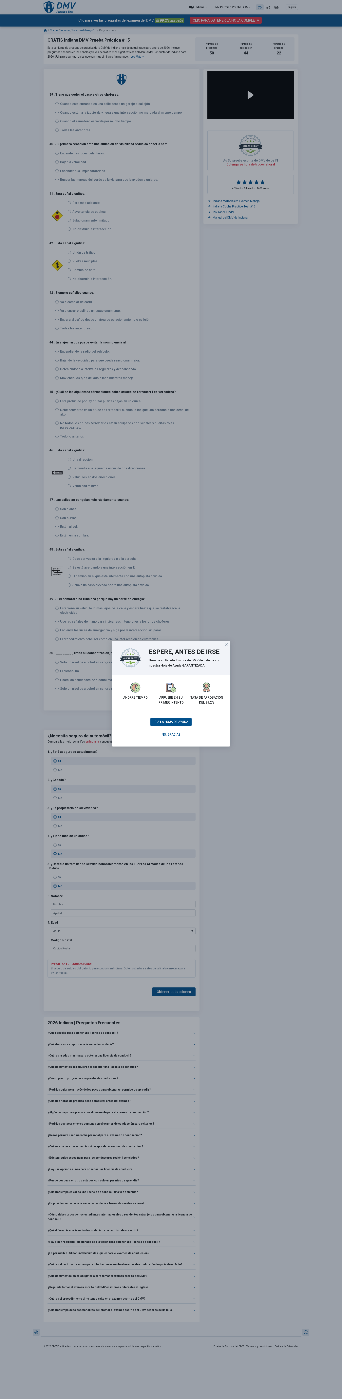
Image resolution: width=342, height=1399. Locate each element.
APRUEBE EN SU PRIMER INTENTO (171, 700)
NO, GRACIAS (171, 734)
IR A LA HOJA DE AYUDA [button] (171, 722)
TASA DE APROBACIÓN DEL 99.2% (206, 700)
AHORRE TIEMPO (135, 697)
